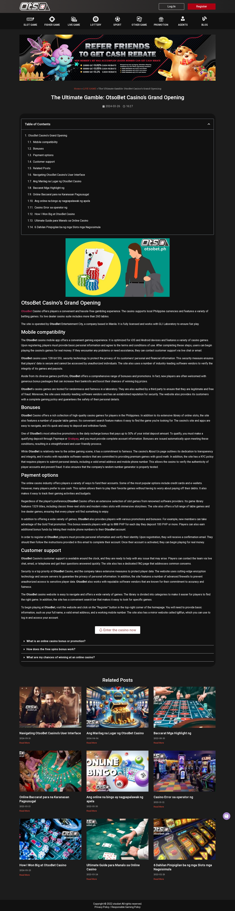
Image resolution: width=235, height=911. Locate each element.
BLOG (204, 24)
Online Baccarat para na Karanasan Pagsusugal (61, 194)
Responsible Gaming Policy (126, 907)
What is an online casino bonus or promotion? (56, 641)
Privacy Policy (102, 907)
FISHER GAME (52, 24)
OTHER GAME (139, 24)
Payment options (43, 155)
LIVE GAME (74, 24)
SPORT (117, 24)
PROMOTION (161, 24)
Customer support (44, 161)
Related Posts (41, 168)
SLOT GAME (30, 24)
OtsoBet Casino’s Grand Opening (47, 135)
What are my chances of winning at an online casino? (60, 657)
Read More (24, 743)
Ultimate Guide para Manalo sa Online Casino (61, 220)
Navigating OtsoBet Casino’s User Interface (59, 174)
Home (77, 88)
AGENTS (183, 24)
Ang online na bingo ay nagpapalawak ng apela (62, 201)
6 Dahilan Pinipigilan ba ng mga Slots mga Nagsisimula (67, 227)
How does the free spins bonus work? (50, 649)
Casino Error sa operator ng (51, 207)
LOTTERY (95, 24)
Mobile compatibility (45, 142)
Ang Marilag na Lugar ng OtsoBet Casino (57, 181)
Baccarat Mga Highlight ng (48, 188)
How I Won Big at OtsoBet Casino (55, 214)
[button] (208, 124)
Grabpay (73, 438)
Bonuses (38, 148)
